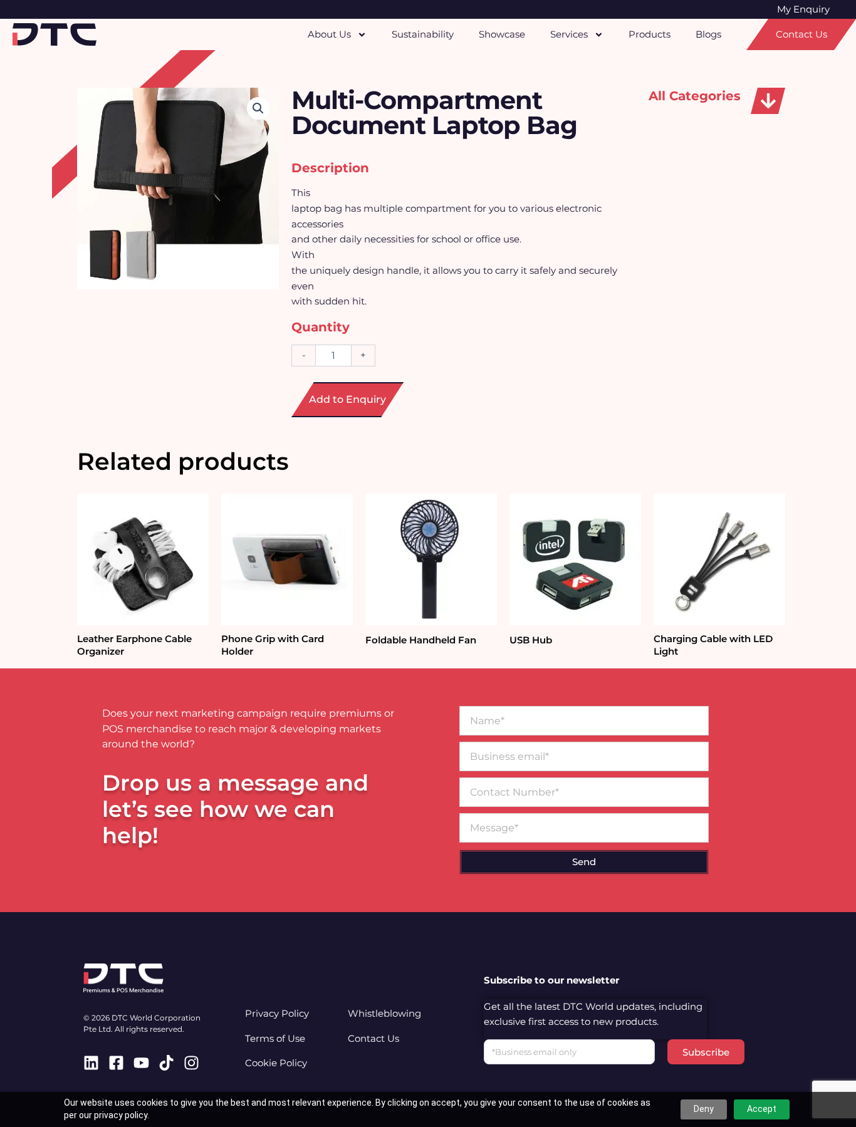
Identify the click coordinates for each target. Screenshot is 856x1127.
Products (650, 34)
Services (569, 34)
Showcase (502, 34)
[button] (768, 101)
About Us (329, 34)
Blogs (708, 34)
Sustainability (423, 34)
